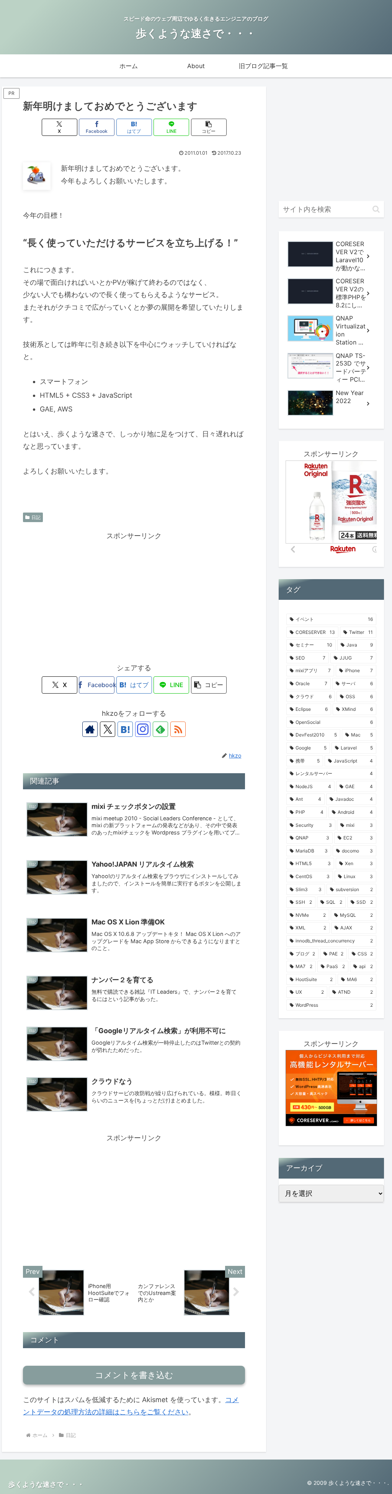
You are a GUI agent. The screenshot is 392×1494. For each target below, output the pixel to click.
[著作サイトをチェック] (90, 729)
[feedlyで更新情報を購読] (160, 729)
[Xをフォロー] (107, 729)
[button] (209, 127)
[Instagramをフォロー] (142, 729)
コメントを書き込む (134, 1375)
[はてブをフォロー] (125, 729)
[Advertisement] (134, 595)
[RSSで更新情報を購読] (178, 729)
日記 (36, 517)
